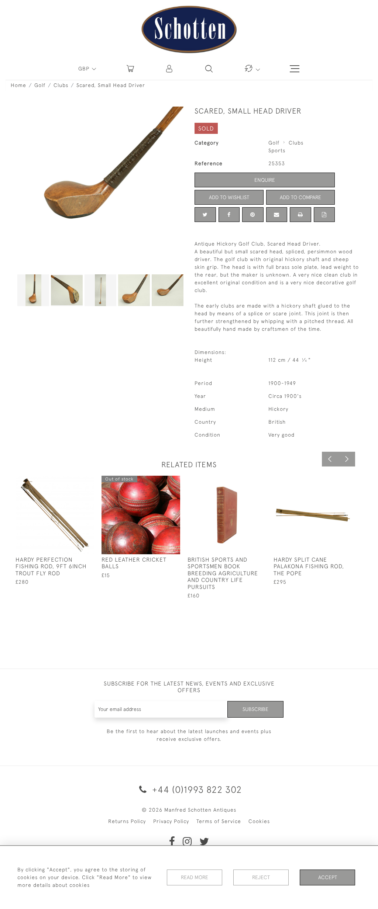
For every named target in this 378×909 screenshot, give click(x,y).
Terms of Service (218, 821)
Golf (39, 85)
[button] (170, 68)
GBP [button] (84, 69)
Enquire (264, 180)
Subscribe (255, 709)
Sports (276, 150)
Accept (327, 877)
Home (18, 85)
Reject (261, 877)
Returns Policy (127, 821)
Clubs (61, 85)
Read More (194, 877)
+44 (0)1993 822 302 (196, 789)
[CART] (130, 68)
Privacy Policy (171, 821)
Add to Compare (300, 197)
